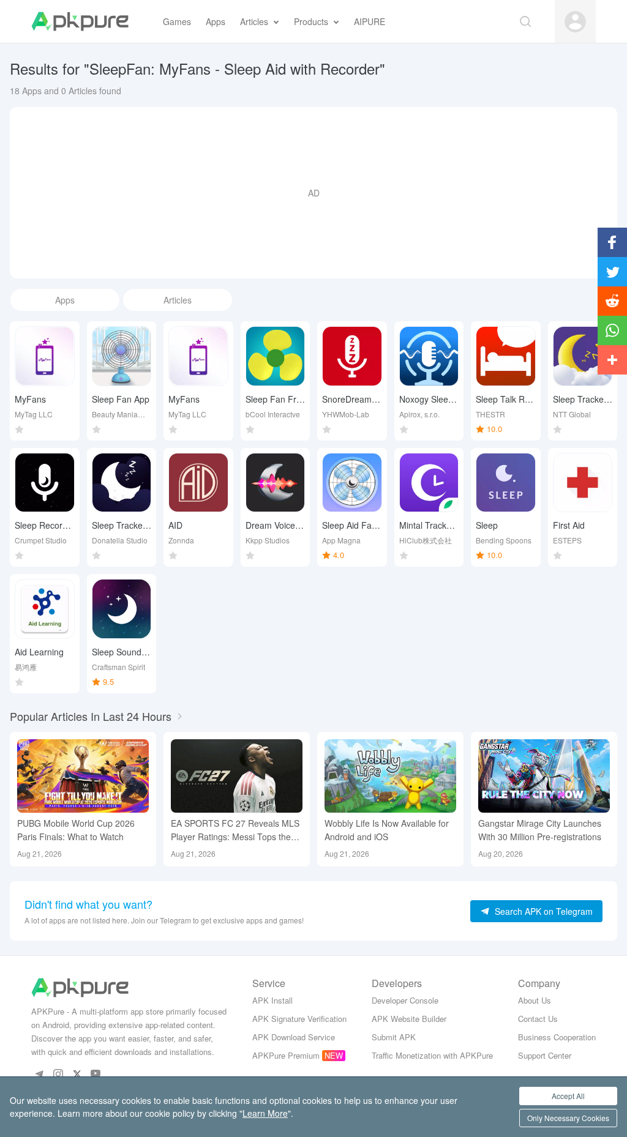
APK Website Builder (409, 1018)
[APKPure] (80, 21)
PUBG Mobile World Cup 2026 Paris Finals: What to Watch (76, 830)
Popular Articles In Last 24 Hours (90, 716)
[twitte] (76, 1073)
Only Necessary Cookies (568, 1118)
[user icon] (575, 21)
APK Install (272, 1000)
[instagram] (58, 1073)
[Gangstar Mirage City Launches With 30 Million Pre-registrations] (544, 776)
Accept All (568, 1095)
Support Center (544, 1055)
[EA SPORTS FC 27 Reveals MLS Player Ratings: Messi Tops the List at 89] (236, 776)
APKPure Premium (286, 1055)
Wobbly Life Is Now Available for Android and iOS (387, 830)
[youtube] (95, 1073)
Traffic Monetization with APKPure (432, 1055)
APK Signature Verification (299, 1018)
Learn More (265, 1113)
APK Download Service (293, 1037)
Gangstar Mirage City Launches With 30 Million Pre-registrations (539, 830)
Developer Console (405, 1000)
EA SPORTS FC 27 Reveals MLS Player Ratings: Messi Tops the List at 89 (235, 830)
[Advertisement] (313, 192)
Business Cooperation (557, 1037)
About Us (534, 1000)
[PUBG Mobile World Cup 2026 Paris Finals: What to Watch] (83, 776)
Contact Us (538, 1018)
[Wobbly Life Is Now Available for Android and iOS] (390, 776)
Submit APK (394, 1037)
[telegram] (39, 1073)
